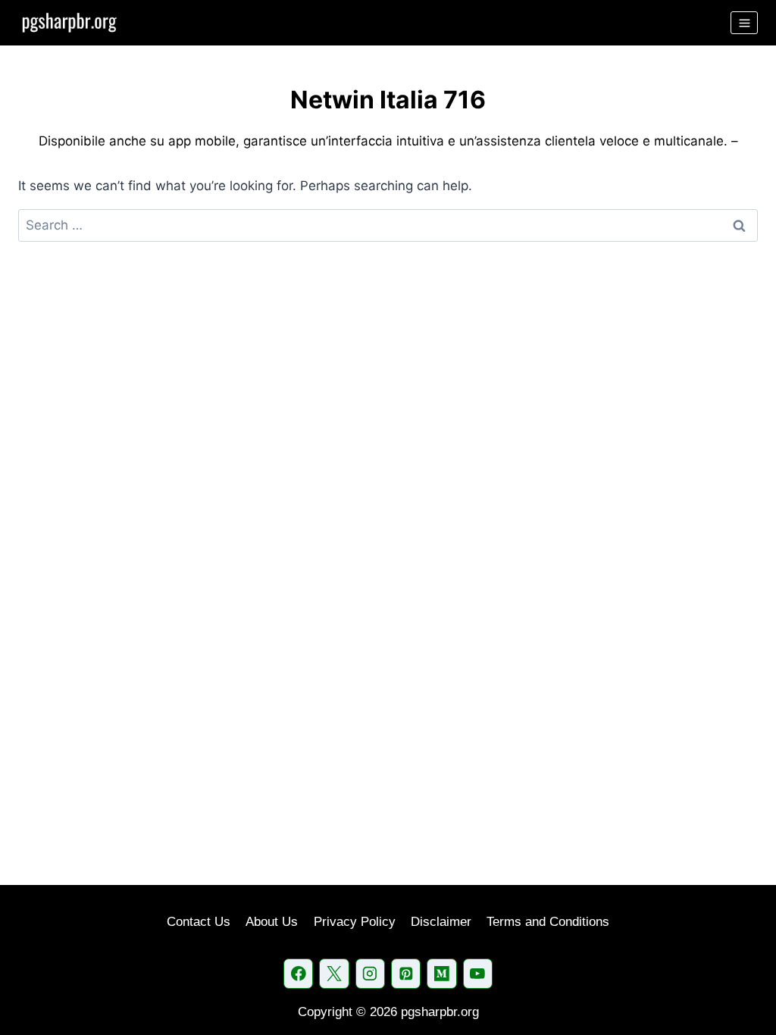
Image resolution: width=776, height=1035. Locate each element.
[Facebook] (298, 973)
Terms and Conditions (548, 922)
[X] (334, 973)
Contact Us (198, 922)
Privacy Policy (355, 922)
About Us (272, 922)
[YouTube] (478, 973)
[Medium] (441, 973)
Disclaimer (441, 922)
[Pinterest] (406, 973)
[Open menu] (744, 22)
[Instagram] (370, 973)
